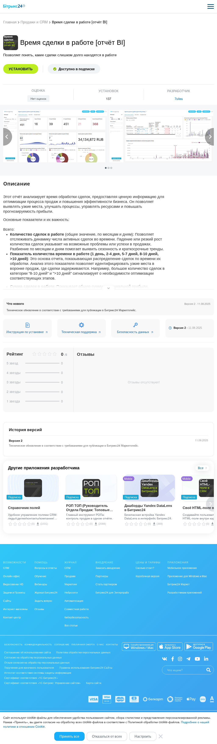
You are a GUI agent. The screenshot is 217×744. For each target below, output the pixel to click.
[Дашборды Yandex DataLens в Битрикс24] (149, 488)
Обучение (40, 576)
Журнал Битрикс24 (46, 592)
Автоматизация (73, 600)
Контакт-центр (12, 617)
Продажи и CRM (34, 21)
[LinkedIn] (206, 658)
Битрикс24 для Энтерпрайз (112, 592)
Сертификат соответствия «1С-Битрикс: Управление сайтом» (42, 683)
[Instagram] (180, 658)
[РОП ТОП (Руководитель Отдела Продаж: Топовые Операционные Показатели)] (91, 488)
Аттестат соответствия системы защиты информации (37, 672)
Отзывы (39, 609)
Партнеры (102, 576)
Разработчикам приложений (184, 592)
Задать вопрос (43, 600)
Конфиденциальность (38, 644)
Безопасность (13, 644)
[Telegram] (188, 658)
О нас (100, 644)
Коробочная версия (147, 576)
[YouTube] (197, 658)
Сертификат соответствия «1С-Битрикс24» (31, 677)
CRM (6, 568)
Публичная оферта (83, 644)
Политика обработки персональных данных (83, 652)
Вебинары (41, 584)
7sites (179, 98)
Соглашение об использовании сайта (27, 652)
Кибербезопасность (76, 617)
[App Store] (170, 646)
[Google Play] (198, 646)
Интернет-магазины (15, 609)
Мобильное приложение (182, 568)
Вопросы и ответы (46, 568)
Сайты (7, 600)
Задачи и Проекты (14, 592)
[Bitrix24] (14, 6)
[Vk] (164, 658)
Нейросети (71, 592)
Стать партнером (106, 584)
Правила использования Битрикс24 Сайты (85, 667)
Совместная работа (76, 609)
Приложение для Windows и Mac (187, 576)
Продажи (69, 576)
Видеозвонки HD (13, 584)
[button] (106, 168)
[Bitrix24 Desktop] (139, 646)
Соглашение (62, 644)
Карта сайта (93, 683)
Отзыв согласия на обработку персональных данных (37, 662)
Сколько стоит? (145, 568)
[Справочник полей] (33, 488)
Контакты (112, 644)
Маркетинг (70, 584)
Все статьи (71, 625)
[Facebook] (172, 658)
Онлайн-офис (11, 576)
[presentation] (7, 137)
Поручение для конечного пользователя (29, 667)
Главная (10, 21)
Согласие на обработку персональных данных (33, 657)
